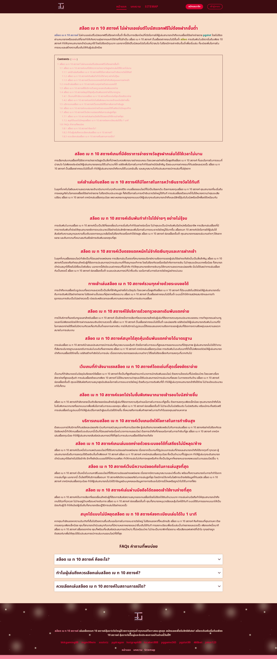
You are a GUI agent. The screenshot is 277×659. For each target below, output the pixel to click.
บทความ (136, 6)
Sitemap (151, 6)
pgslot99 (184, 642)
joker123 (210, 642)
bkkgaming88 (69, 642)
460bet (198, 642)
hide (74, 59)
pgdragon (118, 642)
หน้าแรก (121, 6)
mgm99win (88, 642)
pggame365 (168, 642)
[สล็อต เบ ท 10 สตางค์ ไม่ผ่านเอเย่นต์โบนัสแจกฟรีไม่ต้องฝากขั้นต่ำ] (83, 6)
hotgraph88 (133, 642)
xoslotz (103, 642)
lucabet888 (151, 642)
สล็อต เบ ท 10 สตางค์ (66, 35)
